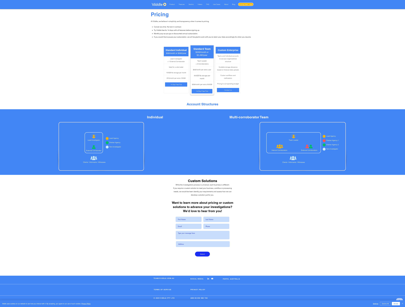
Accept (396, 304)
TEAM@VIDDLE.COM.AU (164, 278)
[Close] (402, 303)
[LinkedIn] (208, 278)
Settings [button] (375, 304)
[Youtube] (212, 278)
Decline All (385, 304)
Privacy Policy (86, 304)
